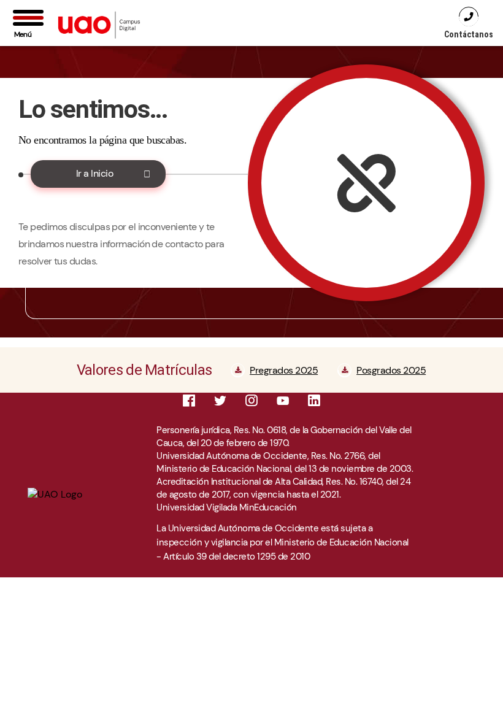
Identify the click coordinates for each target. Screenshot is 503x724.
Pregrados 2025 (284, 370)
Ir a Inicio (94, 173)
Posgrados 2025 (391, 370)
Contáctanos (468, 34)
